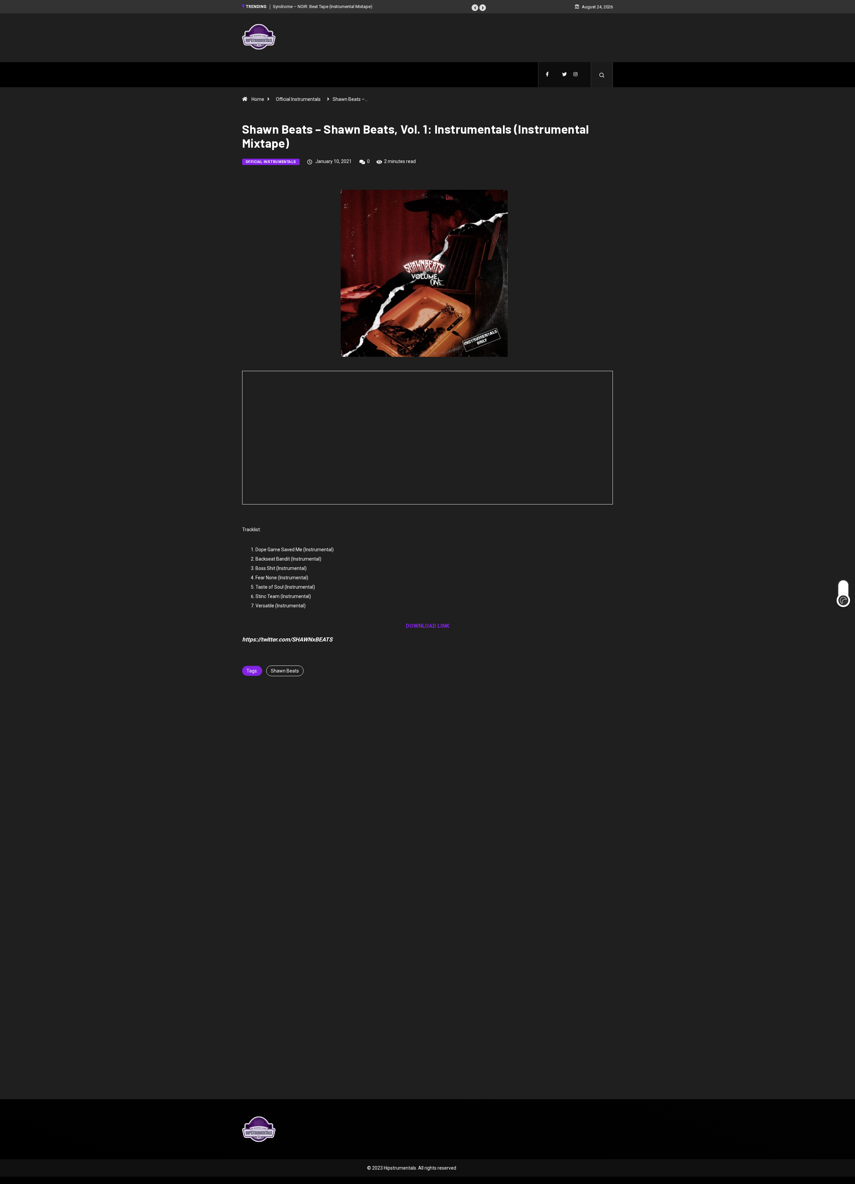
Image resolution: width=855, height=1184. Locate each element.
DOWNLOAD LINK (428, 625)
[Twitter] (564, 74)
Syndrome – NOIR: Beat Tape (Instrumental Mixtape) (322, 6)
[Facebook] (547, 74)
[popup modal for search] (602, 74)
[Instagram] (575, 74)
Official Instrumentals (298, 99)
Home (257, 99)
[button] (475, 7)
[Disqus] (427, 791)
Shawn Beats (285, 671)
